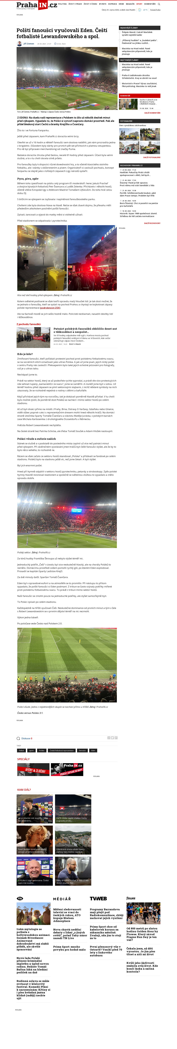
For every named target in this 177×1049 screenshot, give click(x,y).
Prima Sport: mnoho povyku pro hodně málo (69, 948)
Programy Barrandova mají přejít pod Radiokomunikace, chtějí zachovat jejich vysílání (106, 914)
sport (31, 750)
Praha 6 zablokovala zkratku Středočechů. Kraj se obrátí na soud (139, 76)
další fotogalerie (151, 157)
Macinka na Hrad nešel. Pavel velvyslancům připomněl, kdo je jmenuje (137, 51)
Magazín (130, 4)
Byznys (102, 4)
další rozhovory (152, 223)
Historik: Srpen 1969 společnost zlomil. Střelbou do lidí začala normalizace (138, 215)
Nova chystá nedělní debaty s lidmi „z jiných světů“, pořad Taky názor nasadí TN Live (70, 934)
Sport (139, 4)
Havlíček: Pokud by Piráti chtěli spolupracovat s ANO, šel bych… (135, 173)
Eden (93, 750)
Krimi (121, 4)
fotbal (21, 750)
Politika (62, 4)
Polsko (41, 750)
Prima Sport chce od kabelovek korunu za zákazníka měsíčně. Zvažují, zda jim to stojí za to (105, 932)
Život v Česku (90, 4)
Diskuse (26, 738)
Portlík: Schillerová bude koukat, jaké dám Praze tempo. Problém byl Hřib (138, 194)
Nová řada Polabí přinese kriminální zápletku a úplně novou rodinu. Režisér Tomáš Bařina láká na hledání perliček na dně (33, 965)
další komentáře (152, 113)
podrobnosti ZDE (50, 307)
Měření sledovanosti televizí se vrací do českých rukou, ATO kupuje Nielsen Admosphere (67, 915)
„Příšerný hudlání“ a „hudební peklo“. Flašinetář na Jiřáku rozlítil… (140, 41)
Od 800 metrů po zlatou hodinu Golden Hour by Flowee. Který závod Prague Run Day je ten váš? (142, 934)
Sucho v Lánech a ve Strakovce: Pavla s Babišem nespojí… (148, 101)
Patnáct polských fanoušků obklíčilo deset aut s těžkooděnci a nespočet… (85, 330)
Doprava (112, 4)
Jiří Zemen (29, 43)
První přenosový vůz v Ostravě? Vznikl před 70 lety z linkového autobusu (106, 951)
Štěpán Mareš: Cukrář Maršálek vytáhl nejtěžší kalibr (137, 33)
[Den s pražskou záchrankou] (129, 134)
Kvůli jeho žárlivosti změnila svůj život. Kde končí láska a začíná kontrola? (142, 967)
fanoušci (82, 750)
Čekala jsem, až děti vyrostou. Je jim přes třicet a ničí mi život (141, 951)
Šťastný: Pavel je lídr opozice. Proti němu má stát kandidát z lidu (137, 184)
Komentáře (150, 4)
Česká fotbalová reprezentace (62, 750)
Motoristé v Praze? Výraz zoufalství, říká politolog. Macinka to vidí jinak (139, 85)
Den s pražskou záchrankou (132, 125)
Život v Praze (75, 4)
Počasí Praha (155, 10)
